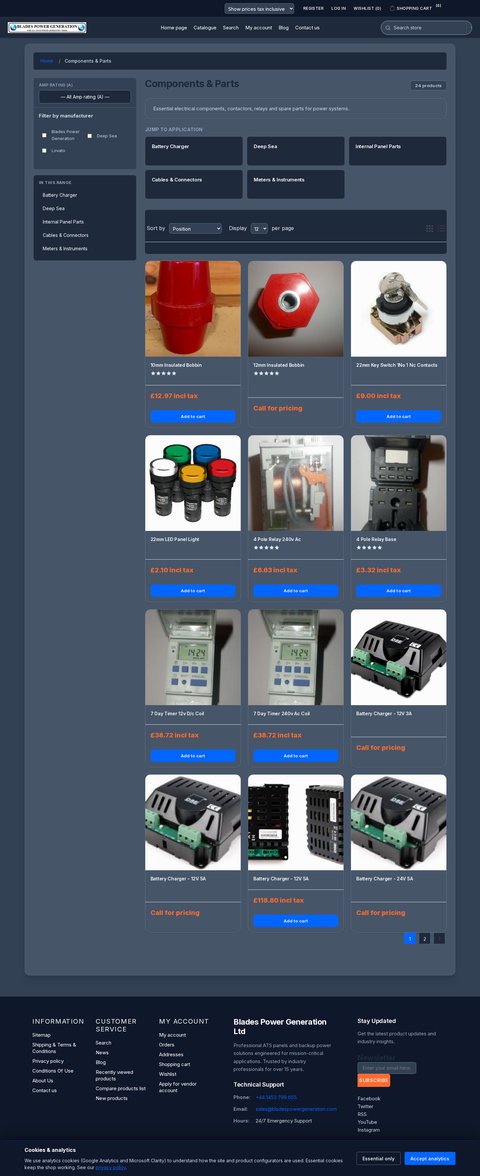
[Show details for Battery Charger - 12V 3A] (398, 657)
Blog (101, 1062)
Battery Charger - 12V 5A (178, 878)
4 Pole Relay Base (376, 539)
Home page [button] (174, 27)
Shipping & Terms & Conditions (54, 1048)
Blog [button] (284, 27)
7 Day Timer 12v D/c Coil (177, 713)
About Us (42, 1080)
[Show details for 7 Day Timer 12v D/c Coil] (193, 657)
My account (172, 1035)
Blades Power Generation (66, 135)
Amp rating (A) (56, 85)
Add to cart (193, 416)
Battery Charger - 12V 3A (383, 713)
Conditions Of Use (52, 1071)
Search (103, 1043)
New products (112, 1098)
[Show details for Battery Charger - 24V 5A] (398, 822)
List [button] (441, 228)
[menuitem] (173, 28)
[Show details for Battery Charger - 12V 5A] (193, 822)
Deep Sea (107, 135)
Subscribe (373, 1080)
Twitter (365, 1106)
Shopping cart (174, 1064)
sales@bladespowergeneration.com (296, 1109)
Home (46, 61)
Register (313, 8)
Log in (338, 8)
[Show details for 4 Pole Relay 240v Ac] (296, 483)
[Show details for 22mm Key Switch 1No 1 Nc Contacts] (398, 308)
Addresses (171, 1054)
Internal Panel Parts (63, 221)
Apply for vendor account (178, 1087)
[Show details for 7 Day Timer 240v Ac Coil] (296, 657)
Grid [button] (429, 228)
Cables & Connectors (65, 235)
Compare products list (121, 1088)
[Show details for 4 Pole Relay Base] (398, 483)
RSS (362, 1114)
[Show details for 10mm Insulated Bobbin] (193, 308)
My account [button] (258, 27)
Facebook (369, 1098)
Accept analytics (429, 1158)
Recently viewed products (114, 1075)
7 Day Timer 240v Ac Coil (281, 713)
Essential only (378, 1158)
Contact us (44, 1090)
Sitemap (41, 1035)
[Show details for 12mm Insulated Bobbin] (296, 308)
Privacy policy (48, 1061)
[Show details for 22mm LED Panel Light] (193, 483)
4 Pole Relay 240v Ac (277, 539)
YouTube (367, 1122)
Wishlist (167, 1074)
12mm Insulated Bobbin (278, 365)
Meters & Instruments (65, 248)
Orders (166, 1045)
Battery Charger (60, 195)
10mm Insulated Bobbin (176, 365)
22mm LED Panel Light (175, 539)
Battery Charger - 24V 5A (384, 878)
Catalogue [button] (205, 27)
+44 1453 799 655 (276, 1097)
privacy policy (111, 1167)
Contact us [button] (307, 27)
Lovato (58, 150)
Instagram (369, 1130)
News (102, 1052)
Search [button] (231, 27)
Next (439, 938)
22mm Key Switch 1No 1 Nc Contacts (397, 365)
